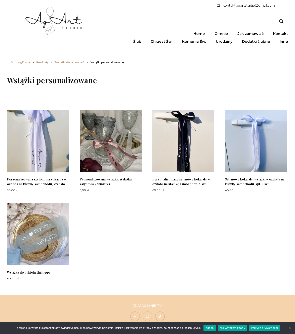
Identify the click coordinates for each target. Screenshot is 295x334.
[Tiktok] (160, 316)
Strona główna (20, 62)
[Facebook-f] (135, 316)
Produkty (42, 62)
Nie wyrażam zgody (232, 327)
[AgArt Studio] (54, 21)
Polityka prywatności (264, 327)
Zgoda (209, 327)
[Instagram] (147, 316)
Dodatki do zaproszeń (69, 62)
